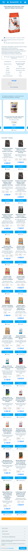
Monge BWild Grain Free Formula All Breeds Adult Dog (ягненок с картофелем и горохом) (7, 495)
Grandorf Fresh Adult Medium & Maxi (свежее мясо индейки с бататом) (7, 183)
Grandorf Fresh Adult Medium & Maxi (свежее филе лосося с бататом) (7, 217)
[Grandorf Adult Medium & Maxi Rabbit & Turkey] (7, 330)
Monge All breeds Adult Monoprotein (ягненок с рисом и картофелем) (21, 399)
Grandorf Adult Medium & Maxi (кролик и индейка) (7, 337)
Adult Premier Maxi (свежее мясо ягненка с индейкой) (20, 216)
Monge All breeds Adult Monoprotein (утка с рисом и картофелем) (7, 431)
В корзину (7, 166)
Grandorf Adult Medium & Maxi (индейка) (21, 278)
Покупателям (5, 534)
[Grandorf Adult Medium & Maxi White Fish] (20, 241)
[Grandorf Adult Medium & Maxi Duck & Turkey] (7, 241)
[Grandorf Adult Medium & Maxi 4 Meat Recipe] (20, 300)
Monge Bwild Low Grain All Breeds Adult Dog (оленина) (20, 367)
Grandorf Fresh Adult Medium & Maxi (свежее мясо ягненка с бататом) (20, 183)
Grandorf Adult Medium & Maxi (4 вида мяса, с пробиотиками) (20, 307)
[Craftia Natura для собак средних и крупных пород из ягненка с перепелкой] (20, 487)
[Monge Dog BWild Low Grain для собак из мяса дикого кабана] (7, 392)
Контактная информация (8, 536)
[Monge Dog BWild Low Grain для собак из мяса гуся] (7, 455)
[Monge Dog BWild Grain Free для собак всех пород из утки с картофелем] (20, 455)
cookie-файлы (11, 548)
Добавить (14, 127)
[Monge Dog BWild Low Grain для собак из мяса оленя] (20, 361)
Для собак (5, 528)
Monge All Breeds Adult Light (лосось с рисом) (20, 337)
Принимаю (22, 548)
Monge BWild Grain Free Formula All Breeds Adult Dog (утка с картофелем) (20, 462)
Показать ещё (14, 518)
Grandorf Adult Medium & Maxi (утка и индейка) (7, 248)
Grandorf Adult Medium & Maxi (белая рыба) (21, 248)
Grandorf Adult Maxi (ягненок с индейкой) (7, 306)
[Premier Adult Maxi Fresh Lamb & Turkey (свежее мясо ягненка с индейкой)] (20, 209)
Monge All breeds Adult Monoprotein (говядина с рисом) (20, 430)
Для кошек (5, 531)
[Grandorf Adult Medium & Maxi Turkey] (20, 271)
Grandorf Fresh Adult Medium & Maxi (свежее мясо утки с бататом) (20, 150)
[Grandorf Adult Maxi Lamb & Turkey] (7, 300)
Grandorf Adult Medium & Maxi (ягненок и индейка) (7, 278)
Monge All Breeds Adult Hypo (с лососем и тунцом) (7, 367)
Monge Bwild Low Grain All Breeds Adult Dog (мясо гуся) (7, 462)
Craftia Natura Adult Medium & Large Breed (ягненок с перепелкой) (21, 494)
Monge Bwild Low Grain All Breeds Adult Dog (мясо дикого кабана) (7, 399)
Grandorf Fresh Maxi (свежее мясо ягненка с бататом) (7, 150)
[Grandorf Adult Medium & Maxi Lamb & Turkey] (7, 271)
